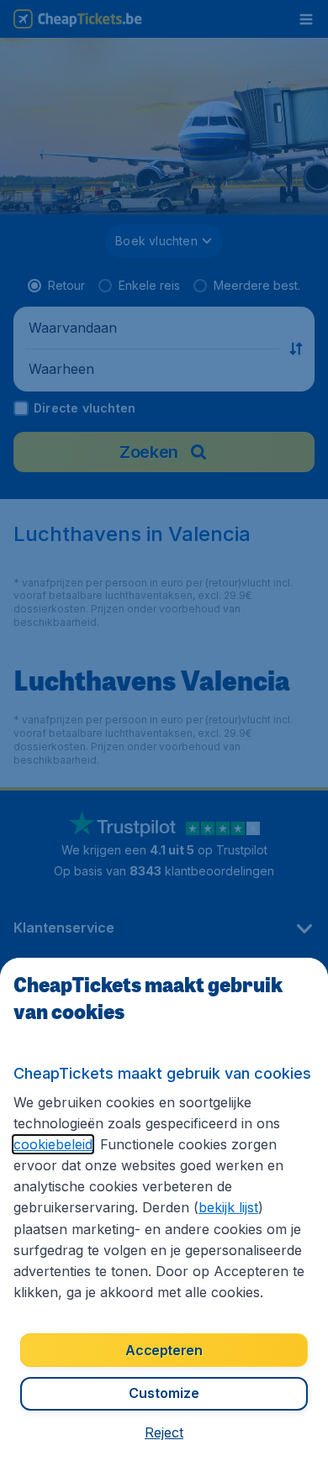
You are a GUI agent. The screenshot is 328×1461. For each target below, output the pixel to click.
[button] (164, 1432)
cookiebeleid (53, 1144)
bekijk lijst (228, 1207)
